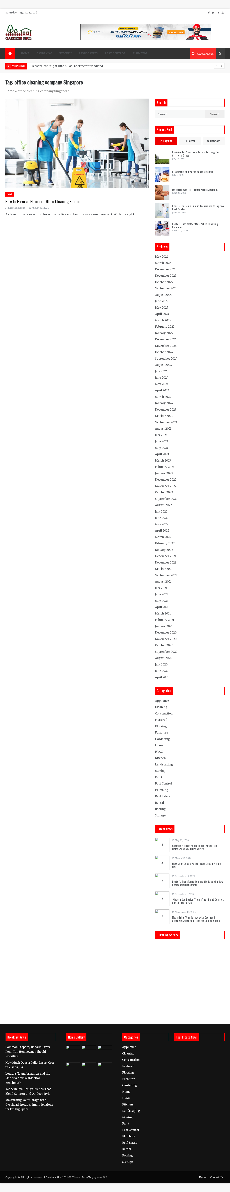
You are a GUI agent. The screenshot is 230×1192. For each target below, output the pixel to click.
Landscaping (88, 53)
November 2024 (165, 346)
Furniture (161, 732)
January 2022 (164, 549)
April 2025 (162, 314)
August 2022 (163, 505)
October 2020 (164, 645)
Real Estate (162, 796)
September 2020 (166, 651)
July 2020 (161, 664)
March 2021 (163, 613)
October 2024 (164, 352)
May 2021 (161, 600)
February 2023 (164, 467)
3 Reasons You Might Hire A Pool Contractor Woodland (66, 66)
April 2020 (162, 677)
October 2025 (164, 282)
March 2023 (163, 460)
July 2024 (161, 371)
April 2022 (162, 530)
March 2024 (163, 397)
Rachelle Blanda (16, 207)
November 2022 (165, 486)
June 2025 (161, 301)
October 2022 (164, 492)
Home (25, 53)
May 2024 (161, 384)
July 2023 (161, 435)
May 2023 (161, 448)
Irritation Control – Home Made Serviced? (195, 190)
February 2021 (164, 619)
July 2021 (161, 588)
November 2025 (165, 275)
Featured (161, 719)
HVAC (159, 751)
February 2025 (164, 326)
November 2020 (166, 639)
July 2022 (161, 511)
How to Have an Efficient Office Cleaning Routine (43, 201)
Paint (158, 777)
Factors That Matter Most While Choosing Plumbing (195, 225)
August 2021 (163, 581)
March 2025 (163, 320)
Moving (160, 770)
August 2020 (163, 658)
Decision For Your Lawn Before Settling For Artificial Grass (195, 153)
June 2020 (162, 670)
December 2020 (166, 632)
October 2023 (164, 416)
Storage (160, 815)
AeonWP (102, 1177)
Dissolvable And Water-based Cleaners (192, 172)
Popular (167, 141)
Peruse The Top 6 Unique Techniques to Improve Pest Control (198, 207)
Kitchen (65, 53)
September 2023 (166, 422)
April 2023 (162, 454)
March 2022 (163, 537)
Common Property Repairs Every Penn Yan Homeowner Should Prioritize (194, 847)
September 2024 (166, 358)
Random (215, 141)
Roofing (160, 809)
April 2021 (162, 607)
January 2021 (163, 626)
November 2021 (165, 562)
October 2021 (163, 569)
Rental (159, 802)
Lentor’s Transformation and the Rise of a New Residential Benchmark (197, 883)
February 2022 (165, 543)
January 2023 (164, 473)
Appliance (162, 700)
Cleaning (161, 707)
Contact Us (216, 1177)
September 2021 (166, 575)
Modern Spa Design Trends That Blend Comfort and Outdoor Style (198, 901)
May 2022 (161, 524)
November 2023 (165, 409)
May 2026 (161, 256)
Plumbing (140, 53)
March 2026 (163, 263)
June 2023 (161, 441)
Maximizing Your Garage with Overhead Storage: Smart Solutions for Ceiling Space (196, 919)
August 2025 (163, 295)
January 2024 (164, 403)
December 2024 (165, 339)
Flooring (161, 726)
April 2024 (162, 390)
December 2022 (165, 479)
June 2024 (161, 377)
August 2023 (163, 428)
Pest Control (115, 53)
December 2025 (165, 269)
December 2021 (165, 556)
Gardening (44, 53)
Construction (163, 713)
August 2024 (163, 365)
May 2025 (161, 307)
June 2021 (161, 594)
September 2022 (166, 498)
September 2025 (166, 288)
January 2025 (164, 333)
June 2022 (161, 518)
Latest (191, 141)
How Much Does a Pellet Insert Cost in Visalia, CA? (197, 865)
